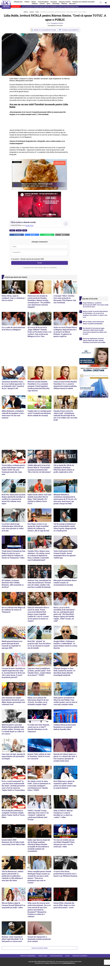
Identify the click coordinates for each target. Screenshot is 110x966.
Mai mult (73, 3)
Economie (54, 2)
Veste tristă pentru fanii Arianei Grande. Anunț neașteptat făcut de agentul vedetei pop (64, 554)
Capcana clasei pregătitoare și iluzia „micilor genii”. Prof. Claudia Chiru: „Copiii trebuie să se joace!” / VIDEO (39, 671)
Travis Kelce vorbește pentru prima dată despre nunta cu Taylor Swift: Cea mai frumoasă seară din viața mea (13, 469)
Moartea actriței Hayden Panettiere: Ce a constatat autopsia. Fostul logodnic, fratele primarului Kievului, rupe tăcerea (39, 386)
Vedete (37, 12)
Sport (48, 3)
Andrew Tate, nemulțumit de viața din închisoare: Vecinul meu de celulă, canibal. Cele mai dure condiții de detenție (39, 583)
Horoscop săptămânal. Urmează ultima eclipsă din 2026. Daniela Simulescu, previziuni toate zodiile (94, 340)
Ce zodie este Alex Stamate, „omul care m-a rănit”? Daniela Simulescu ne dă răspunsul (39, 728)
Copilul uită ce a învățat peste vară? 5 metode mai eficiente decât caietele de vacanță (39, 413)
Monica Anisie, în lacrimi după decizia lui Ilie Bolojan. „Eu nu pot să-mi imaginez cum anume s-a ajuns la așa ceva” (95, 314)
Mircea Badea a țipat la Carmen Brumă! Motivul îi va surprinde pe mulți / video (13, 905)
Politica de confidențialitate (27, 956)
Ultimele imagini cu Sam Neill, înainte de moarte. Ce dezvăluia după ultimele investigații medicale (64, 671)
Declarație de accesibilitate (79, 956)
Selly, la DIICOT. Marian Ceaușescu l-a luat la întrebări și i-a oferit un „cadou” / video (63, 813)
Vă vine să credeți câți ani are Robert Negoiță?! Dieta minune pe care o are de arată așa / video (64, 843)
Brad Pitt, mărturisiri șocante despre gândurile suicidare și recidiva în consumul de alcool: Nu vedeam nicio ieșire (13, 499)
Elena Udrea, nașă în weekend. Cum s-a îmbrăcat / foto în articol (13, 298)
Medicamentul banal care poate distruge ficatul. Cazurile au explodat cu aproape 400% (12, 644)
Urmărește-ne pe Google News (70, 30)
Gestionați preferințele (56, 956)
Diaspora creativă (64, 2)
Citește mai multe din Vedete (40, 948)
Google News (29, 225)
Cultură (42, 3)
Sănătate (35, 3)
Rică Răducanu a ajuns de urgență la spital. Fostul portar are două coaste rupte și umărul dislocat (65, 784)
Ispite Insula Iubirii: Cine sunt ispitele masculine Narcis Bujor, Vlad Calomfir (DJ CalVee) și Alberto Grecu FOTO (39, 499)
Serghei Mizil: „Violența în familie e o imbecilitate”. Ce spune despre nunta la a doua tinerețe (65, 644)
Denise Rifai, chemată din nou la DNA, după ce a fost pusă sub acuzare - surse (64, 905)
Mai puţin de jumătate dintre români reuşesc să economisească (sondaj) (65, 582)
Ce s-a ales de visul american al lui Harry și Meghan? (13, 328)
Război (33, 2)
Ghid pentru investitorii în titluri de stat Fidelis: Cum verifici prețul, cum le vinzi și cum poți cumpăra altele (65, 701)
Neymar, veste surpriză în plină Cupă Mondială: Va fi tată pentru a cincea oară (12, 939)
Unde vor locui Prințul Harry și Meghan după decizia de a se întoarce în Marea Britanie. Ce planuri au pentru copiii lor (65, 331)
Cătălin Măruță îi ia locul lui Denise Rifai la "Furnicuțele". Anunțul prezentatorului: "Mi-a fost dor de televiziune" (39, 468)
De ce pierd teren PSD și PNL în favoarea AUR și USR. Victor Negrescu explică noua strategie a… (48, 6)
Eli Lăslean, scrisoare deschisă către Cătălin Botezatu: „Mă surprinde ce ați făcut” (13, 583)
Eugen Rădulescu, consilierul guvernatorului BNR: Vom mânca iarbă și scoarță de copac (95, 305)
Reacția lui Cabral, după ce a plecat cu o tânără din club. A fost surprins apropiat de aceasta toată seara (65, 757)
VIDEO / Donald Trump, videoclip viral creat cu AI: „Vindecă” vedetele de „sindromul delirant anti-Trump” (38, 815)
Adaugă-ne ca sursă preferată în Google (45, 30)
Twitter (33, 234)
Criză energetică (43, 2)
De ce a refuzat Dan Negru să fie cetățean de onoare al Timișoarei (13, 609)
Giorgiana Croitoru (57, 23)
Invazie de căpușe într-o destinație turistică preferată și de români (39, 939)
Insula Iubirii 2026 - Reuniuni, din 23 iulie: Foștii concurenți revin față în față (13, 842)
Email (63, 234)
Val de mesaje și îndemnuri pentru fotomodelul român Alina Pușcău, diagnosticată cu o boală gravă (65, 527)
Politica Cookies (42, 956)
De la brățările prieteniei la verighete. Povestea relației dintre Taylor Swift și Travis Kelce (13, 813)
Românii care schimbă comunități (83, 2)
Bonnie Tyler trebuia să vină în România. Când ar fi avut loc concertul (39, 756)
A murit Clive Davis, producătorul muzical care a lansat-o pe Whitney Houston (65, 873)
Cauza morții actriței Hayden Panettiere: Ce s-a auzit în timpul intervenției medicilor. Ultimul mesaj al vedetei (65, 384)
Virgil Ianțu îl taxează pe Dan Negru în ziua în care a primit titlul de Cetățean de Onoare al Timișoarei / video (13, 554)
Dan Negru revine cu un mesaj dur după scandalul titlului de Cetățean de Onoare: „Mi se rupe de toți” (39, 527)
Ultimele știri (18, 2)
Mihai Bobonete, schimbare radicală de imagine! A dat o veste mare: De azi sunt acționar (13, 414)
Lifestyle (32, 12)
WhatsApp (48, 234)
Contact (67, 956)
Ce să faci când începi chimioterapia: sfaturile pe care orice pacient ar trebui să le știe (12, 527)
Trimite (39, 263)
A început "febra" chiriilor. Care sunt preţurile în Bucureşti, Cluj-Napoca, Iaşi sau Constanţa (65, 299)
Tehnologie (55, 3)
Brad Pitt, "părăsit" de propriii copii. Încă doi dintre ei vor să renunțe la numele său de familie (39, 644)
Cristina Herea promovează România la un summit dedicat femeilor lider (65, 727)
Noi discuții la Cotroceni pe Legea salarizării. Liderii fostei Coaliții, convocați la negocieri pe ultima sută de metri (95, 331)
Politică (26, 2)
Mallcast (64, 3)
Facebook (18, 234)
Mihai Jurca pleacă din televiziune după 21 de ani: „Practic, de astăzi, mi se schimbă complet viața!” (38, 701)
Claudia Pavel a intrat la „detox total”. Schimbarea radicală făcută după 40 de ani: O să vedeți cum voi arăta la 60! (65, 415)
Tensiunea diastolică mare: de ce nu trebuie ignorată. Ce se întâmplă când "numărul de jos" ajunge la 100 (13, 384)
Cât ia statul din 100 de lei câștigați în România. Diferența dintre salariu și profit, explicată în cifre (64, 468)
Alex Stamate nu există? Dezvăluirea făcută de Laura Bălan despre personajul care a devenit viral (13, 701)
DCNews (6, 5)
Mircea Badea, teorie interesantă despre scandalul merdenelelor (93, 322)
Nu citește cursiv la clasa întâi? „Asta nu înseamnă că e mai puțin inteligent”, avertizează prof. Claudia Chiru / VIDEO (39, 785)
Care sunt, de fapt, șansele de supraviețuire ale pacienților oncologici (13, 756)
